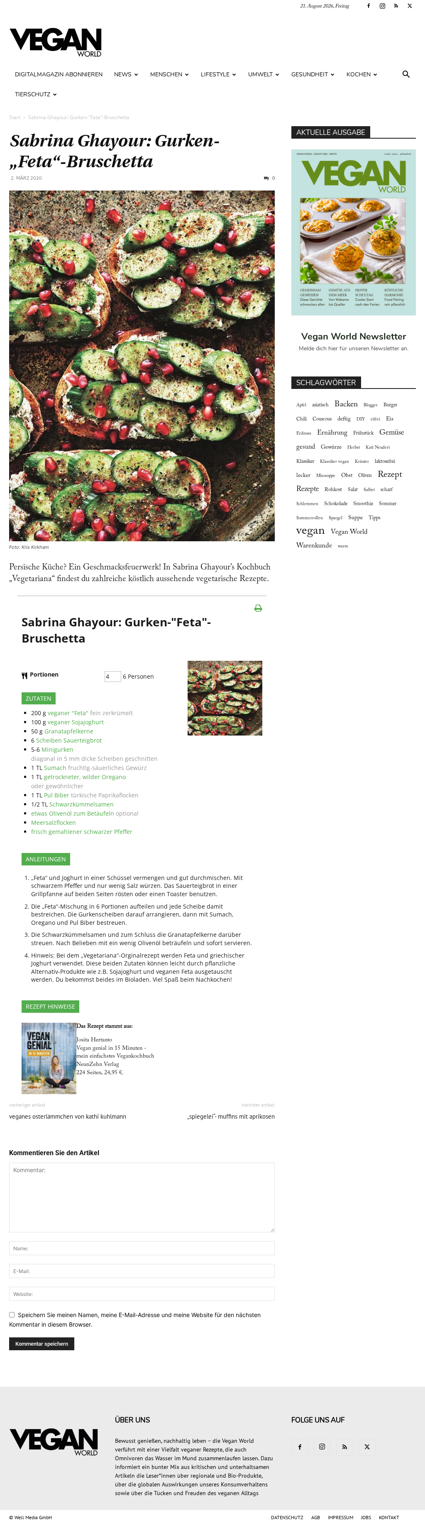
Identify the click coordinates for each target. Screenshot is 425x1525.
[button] (406, 75)
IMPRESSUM (340, 1517)
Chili (301, 419)
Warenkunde (314, 546)
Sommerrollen (309, 518)
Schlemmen (307, 504)
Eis (389, 419)
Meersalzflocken (53, 822)
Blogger (371, 405)
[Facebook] (368, 6)
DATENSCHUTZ (287, 1517)
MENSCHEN (166, 74)
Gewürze (331, 447)
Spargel (335, 518)
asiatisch (320, 405)
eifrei (375, 419)
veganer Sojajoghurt (76, 722)
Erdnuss (303, 433)
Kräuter (362, 461)
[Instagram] (382, 6)
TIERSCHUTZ (32, 94)
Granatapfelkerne (68, 731)
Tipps (374, 518)
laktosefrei (385, 461)
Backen (346, 404)
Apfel (301, 405)
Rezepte (307, 489)
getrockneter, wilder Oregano (85, 777)
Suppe (355, 518)
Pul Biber (56, 795)
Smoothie (363, 503)
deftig (344, 419)
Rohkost (333, 489)
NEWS (123, 74)
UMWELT (260, 74)
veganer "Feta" (68, 713)
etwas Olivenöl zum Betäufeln (72, 813)
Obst (346, 476)
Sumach (55, 768)
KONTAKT (389, 1517)
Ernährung (332, 433)
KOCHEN (359, 74)
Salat (353, 489)
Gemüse (391, 433)
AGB (315, 1517)
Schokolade (335, 503)
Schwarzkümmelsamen (81, 804)
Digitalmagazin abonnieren (59, 74)
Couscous (322, 419)
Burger (390, 405)
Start (14, 117)
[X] (409, 6)
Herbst (353, 447)
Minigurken (57, 749)
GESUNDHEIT (309, 74)
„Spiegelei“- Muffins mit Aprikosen (231, 1116)
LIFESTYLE (215, 74)
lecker (303, 476)
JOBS (366, 1517)
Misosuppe (325, 476)
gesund (305, 447)
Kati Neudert (378, 447)
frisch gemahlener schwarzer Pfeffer (81, 832)
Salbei (369, 490)
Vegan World (349, 532)
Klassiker (305, 461)
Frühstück (363, 433)
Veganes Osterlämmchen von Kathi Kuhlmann (67, 1116)
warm (343, 546)
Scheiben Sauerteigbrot (69, 740)
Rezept (390, 475)
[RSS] (396, 6)
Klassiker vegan (334, 461)
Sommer (387, 503)
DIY (361, 419)
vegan (310, 531)
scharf (387, 489)
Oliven (365, 475)
